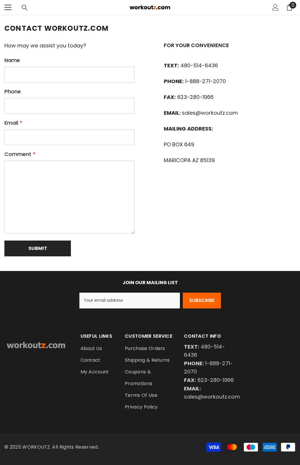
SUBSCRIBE (201, 300)
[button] (37, 248)
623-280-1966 (195, 97)
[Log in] (275, 7)
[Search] (24, 7)
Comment (19, 154)
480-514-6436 (199, 65)
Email (13, 122)
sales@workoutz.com (210, 112)
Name (12, 60)
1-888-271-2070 (205, 81)
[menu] (7, 7)
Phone (12, 91)
